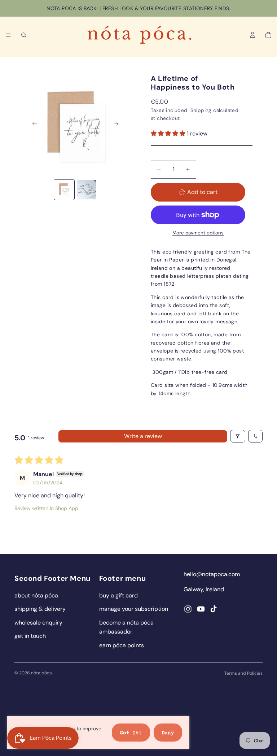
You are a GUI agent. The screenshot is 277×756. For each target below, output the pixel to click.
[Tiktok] (213, 609)
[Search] (24, 35)
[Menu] (8, 35)
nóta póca (41, 673)
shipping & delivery (40, 609)
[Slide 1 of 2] (64, 189)
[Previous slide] (32, 125)
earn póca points (121, 645)
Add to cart (202, 192)
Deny (168, 733)
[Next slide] (118, 125)
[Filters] (237, 436)
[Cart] (268, 35)
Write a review (143, 436)
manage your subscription (133, 609)
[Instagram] (188, 609)
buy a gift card (118, 595)
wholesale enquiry (38, 622)
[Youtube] (201, 609)
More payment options (198, 233)
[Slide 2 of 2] (86, 189)
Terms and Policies (243, 673)
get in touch (30, 636)
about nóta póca (36, 595)
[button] (169, 133)
